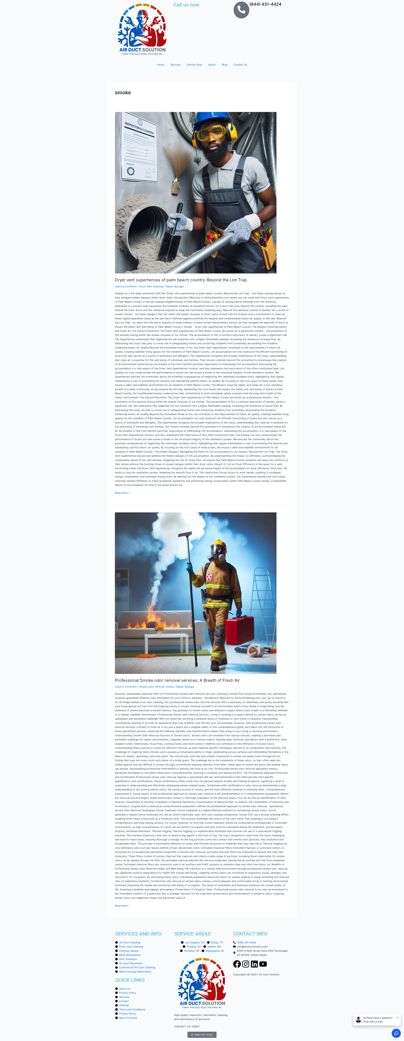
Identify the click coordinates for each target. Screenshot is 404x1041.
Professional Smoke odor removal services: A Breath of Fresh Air (177, 680)
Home (160, 64)
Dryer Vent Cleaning (151, 286)
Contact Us (240, 64)
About (212, 64)
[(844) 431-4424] (241, 10)
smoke (170, 686)
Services (175, 64)
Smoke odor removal (151, 686)
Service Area (194, 64)
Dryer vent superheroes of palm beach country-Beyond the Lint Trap (181, 279)
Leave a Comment (126, 286)
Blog (224, 64)
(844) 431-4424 (265, 4)
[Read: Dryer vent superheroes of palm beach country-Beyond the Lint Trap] (202, 192)
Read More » (122, 492)
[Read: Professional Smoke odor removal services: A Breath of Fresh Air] (202, 593)
